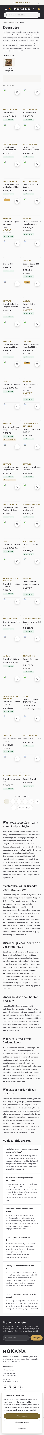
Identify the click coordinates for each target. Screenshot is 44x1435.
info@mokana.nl (9, 1370)
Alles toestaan (22, 1416)
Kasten (12, 22)
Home (5, 22)
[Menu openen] (5, 8)
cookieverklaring (15, 1410)
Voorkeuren (22, 1428)
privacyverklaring (30, 1410)
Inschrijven (36, 1338)
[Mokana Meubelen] (22, 9)
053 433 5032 (8, 1366)
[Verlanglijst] (34, 8)
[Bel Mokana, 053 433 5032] (38, 3)
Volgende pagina (25, 808)
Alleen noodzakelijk (22, 1422)
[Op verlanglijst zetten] (17, 92)
